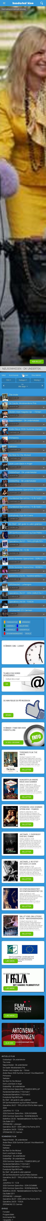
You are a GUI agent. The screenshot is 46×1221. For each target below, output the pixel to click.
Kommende (22, 375)
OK (7, 684)
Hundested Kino (21, 3)
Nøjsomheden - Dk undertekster (15, 1065)
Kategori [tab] (22, 380)
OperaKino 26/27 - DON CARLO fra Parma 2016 (21, 1127)
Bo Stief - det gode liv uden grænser (17, 1100)
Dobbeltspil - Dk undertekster (23, 368)
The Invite (6, 1062)
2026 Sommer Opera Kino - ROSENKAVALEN (20, 1116)
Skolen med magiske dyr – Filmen (16, 1070)
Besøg (8, 715)
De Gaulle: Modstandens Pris (14, 1068)
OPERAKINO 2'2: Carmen (12, 1132)
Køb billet (37, 362)
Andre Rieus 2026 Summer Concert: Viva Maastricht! (23, 1073)
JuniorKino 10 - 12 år (11, 1111)
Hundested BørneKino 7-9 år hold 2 (16, 1094)
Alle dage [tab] (22, 386)
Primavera (7, 1076)
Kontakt (34, 375)
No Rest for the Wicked (12, 1081)
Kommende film (9, 1217)
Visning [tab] (36, 380)
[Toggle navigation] (41, 3)
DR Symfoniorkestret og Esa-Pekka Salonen (20, 1103)
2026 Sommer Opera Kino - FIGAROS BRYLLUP (21, 1089)
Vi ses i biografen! (14, 742)
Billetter (26, 770)
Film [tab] (8, 380)
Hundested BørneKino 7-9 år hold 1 (16, 1092)
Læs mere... (11, 961)
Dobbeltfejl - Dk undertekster (14, 1086)
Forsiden (6, 1212)
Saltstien (6, 1078)
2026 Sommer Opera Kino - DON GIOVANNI (20, 1113)
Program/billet (9, 375)
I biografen (7, 1220)
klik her (9, 1043)
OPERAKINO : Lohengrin (12, 1124)
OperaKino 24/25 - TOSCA (13, 1129)
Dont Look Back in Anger (12, 1084)
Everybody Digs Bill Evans (13, 1097)
